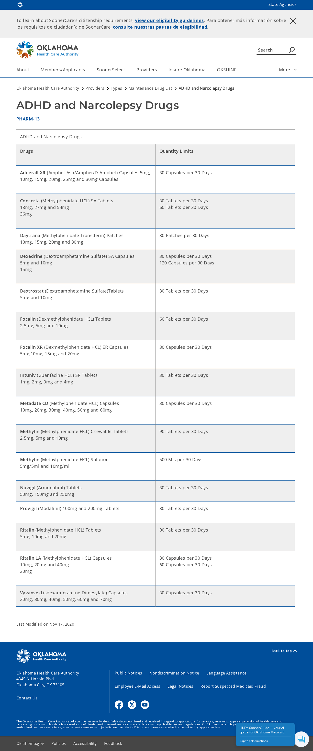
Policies (58, 743)
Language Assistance (226, 673)
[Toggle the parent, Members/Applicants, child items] (87, 69)
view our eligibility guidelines (169, 20)
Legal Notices (180, 686)
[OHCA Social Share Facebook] (119, 704)
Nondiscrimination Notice (174, 673)
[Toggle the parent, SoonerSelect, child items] (126, 69)
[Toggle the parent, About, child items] (30, 69)
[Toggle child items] (295, 70)
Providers (146, 70)
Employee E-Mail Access (137, 686)
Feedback (113, 743)
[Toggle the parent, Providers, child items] (158, 69)
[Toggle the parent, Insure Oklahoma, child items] (207, 69)
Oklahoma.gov (30, 743)
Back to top (281, 651)
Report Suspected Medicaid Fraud (233, 686)
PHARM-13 (28, 119)
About (22, 70)
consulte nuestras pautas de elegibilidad (160, 27)
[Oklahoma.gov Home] (19, 4)
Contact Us (27, 698)
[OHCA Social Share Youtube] (145, 704)
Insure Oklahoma (186, 70)
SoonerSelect (111, 70)
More (284, 70)
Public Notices (128, 673)
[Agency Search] (292, 50)
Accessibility (85, 743)
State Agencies (282, 4)
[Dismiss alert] (293, 20)
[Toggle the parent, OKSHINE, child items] (238, 69)
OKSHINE (226, 70)
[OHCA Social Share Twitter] (132, 704)
